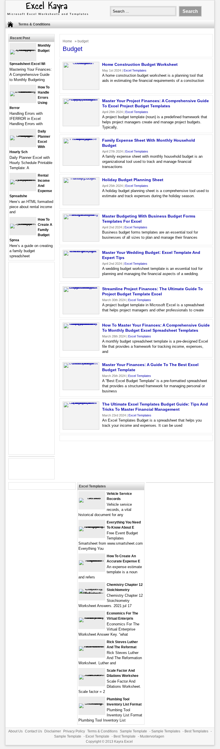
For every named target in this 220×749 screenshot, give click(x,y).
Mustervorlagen (152, 736)
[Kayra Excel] (47, 16)
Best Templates (196, 731)
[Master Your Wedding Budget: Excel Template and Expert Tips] (81, 251)
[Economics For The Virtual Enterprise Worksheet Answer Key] (92, 617)
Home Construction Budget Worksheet (140, 64)
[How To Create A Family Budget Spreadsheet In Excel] (23, 224)
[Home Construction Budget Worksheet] (81, 63)
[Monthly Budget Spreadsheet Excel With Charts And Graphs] (23, 50)
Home (67, 41)
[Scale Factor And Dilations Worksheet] (92, 675)
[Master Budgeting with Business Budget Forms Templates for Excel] (81, 214)
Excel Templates (135, 70)
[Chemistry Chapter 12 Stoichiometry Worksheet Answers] (92, 593)
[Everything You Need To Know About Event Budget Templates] (92, 526)
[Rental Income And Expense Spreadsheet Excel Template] (23, 179)
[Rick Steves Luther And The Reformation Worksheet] (92, 646)
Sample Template (133, 731)
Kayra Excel (123, 742)
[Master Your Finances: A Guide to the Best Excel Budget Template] (81, 363)
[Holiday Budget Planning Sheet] (81, 178)
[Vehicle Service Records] (92, 498)
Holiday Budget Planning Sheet (132, 179)
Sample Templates (165, 731)
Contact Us (33, 731)
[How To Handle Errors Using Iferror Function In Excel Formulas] (23, 91)
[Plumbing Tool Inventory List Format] (92, 703)
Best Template (125, 736)
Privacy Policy (74, 731)
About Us (15, 731)
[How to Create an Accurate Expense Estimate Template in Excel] (92, 560)
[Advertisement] (31, 362)
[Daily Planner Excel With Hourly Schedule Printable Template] (23, 135)
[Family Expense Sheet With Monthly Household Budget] (81, 139)
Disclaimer (52, 731)
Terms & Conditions (34, 24)
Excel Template (97, 736)
